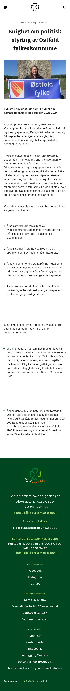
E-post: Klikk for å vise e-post (34, 512)
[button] (65, 7)
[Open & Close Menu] (5, 8)
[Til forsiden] (35, 11)
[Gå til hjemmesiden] (35, 484)
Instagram (35, 577)
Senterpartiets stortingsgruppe (35, 538)
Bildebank (35, 648)
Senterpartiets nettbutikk (34, 661)
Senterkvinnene (35, 599)
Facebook (35, 570)
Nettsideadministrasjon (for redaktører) (35, 668)
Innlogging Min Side (35, 655)
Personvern (10, 681)
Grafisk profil (35, 642)
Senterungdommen (35, 619)
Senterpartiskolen (35, 612)
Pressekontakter (35, 521)
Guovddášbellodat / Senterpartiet (35, 606)
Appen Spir (35, 635)
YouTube (35, 583)
